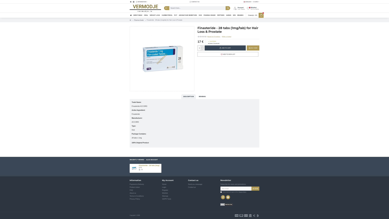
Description (188, 96)
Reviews (202, 96)
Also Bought (152, 160)
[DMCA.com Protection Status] (226, 204)
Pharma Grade (139, 20)
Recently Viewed (137, 160)
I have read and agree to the (234, 192)
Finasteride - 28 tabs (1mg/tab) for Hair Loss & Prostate (150, 165)
